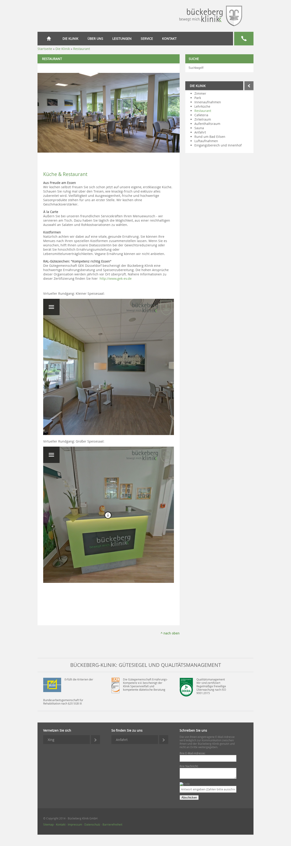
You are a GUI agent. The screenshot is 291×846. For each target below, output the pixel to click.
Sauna (199, 128)
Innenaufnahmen (207, 102)
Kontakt (169, 38)
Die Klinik (70, 38)
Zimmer (200, 93)
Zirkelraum (202, 119)
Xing (51, 739)
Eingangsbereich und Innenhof (218, 145)
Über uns (95, 38)
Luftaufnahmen (206, 141)
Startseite (50, 38)
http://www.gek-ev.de (116, 278)
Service (147, 38)
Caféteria (201, 115)
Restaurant (202, 111)
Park (197, 98)
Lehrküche (202, 106)
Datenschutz (92, 824)
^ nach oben (170, 633)
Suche (194, 59)
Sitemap (48, 824)
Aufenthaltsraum (207, 123)
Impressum (75, 824)
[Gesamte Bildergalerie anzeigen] (39, 163)
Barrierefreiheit (112, 824)
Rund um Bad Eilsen (209, 136)
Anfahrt (200, 132)
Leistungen (122, 38)
